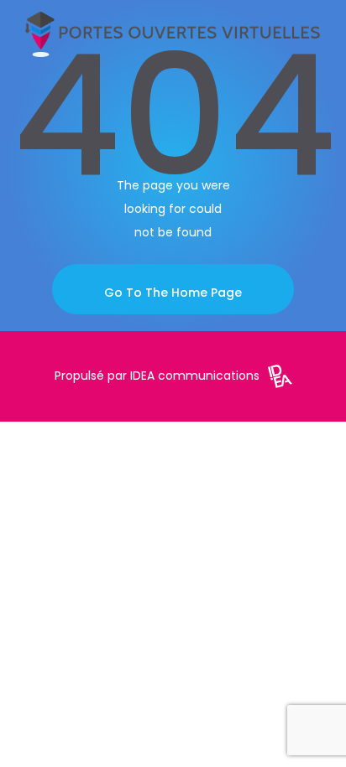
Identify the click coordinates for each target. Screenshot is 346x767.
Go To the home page (173, 292)
